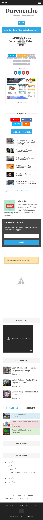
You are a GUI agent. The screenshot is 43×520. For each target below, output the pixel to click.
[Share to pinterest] (27, 73)
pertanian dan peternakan (21, 64)
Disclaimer (9, 498)
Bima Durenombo (13, 191)
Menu (4, 3)
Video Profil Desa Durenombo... (24, 430)
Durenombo (21, 505)
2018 (10, 462)
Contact (19, 495)
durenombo (12, 55)
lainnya (25, 58)
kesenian (19, 58)
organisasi (17, 61)
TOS (36, 498)
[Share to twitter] (19, 73)
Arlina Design (27, 516)
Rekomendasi (12, 408)
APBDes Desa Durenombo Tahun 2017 (24, 473)
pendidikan (25, 61)
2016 (10, 478)
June (12, 469)
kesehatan (11, 58)
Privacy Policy (24, 498)
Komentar (24, 191)
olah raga (32, 58)
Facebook (27, 120)
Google (16, 120)
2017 (10, 466)
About (9, 495)
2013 (10, 482)
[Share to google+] (23, 73)
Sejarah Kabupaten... (19, 415)
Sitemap (31, 495)
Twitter (17, 124)
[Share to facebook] (15, 73)
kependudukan (22, 55)
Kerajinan (32, 55)
